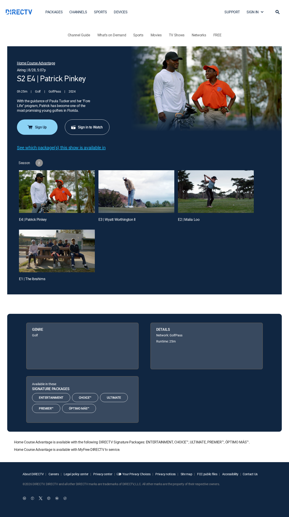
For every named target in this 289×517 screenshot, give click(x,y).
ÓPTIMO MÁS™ (79, 408)
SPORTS (100, 11)
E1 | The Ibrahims (32, 278)
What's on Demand (111, 35)
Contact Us (250, 474)
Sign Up (41, 127)
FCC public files (206, 474)
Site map (186, 474)
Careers (53, 474)
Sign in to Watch (90, 127)
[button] (277, 12)
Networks (199, 35)
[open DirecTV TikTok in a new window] (65, 498)
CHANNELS (78, 11)
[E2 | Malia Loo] (216, 191)
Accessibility (229, 474)
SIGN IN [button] (253, 11)
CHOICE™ (85, 397)
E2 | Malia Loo (188, 219)
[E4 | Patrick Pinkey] (57, 191)
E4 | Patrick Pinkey (33, 219)
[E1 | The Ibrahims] (57, 251)
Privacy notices (165, 474)
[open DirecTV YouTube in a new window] (57, 498)
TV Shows (176, 35)
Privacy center (102, 474)
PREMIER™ (46, 408)
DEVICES (121, 11)
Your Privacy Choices (136, 474)
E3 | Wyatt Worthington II (116, 219)
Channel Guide (79, 35)
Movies (156, 35)
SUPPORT (232, 11)
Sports (138, 35)
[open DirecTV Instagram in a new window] (49, 498)
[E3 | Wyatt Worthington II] (136, 191)
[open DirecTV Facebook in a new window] (32, 498)
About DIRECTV (33, 474)
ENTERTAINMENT (51, 397)
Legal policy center (76, 474)
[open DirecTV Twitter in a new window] (40, 498)
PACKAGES (54, 11)
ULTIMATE (114, 397)
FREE (217, 35)
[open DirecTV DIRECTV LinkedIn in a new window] (24, 498)
